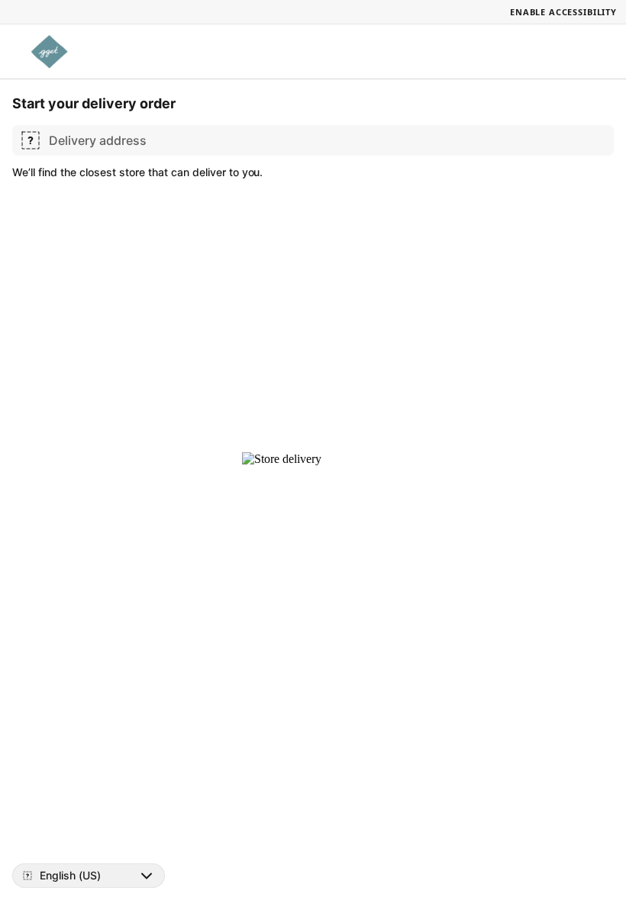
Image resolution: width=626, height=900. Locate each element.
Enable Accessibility (563, 12)
